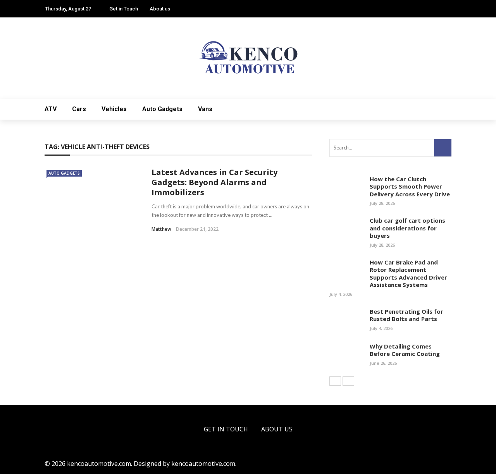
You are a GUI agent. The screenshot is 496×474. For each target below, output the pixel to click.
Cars (79, 109)
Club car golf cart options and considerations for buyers (407, 227)
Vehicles (114, 109)
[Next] (348, 381)
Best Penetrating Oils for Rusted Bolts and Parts (406, 315)
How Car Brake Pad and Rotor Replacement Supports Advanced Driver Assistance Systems (408, 273)
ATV (51, 109)
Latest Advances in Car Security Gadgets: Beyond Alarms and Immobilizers (214, 182)
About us (160, 9)
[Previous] (335, 381)
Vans (205, 109)
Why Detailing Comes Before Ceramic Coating (405, 350)
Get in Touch (123, 9)
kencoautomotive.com (203, 463)
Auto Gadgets (162, 109)
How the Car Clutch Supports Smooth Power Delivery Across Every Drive (410, 186)
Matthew (161, 229)
